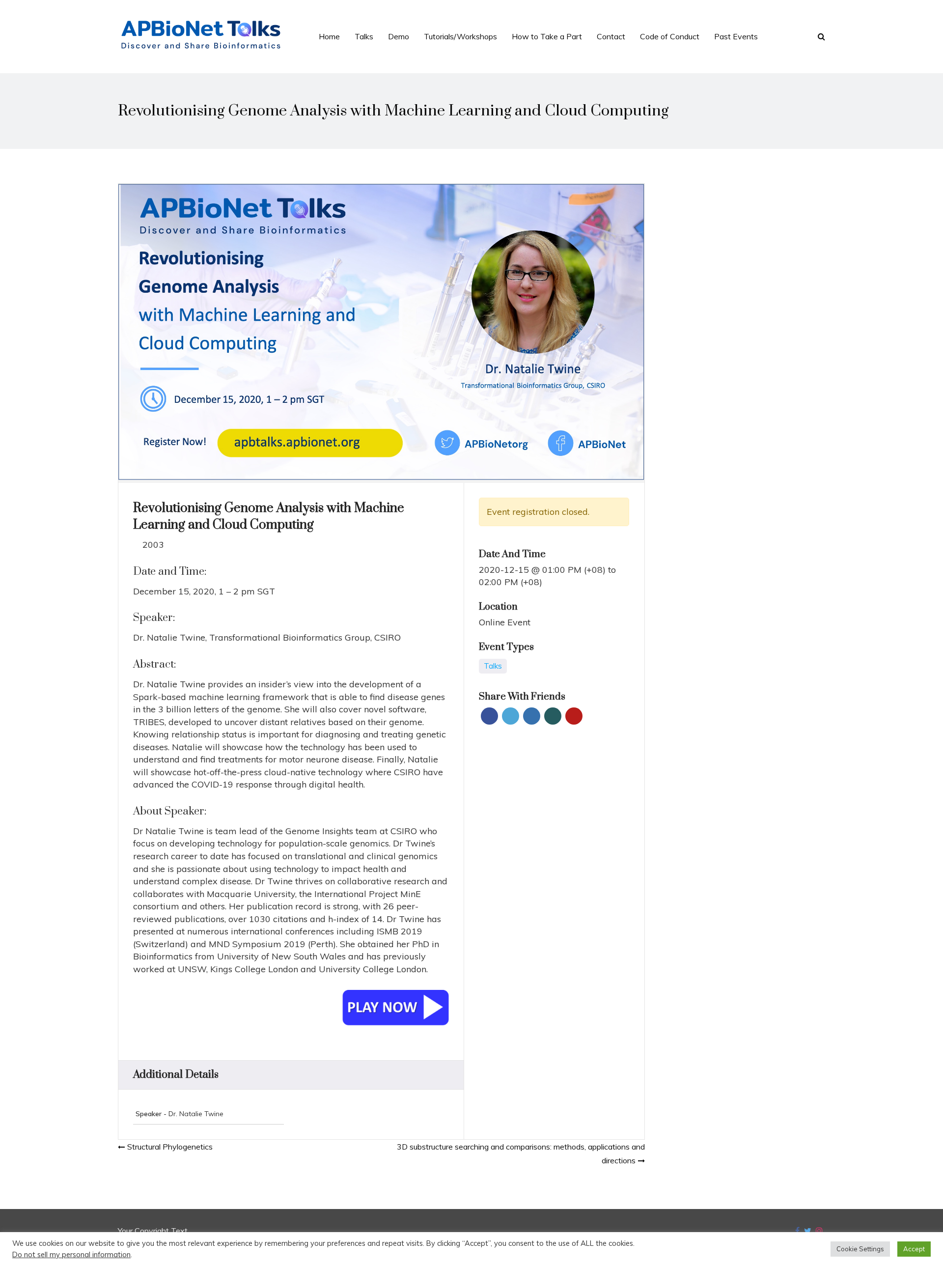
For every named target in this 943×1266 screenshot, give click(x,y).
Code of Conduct (669, 36)
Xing (552, 716)
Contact (611, 36)
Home (329, 36)
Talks (364, 36)
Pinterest (573, 716)
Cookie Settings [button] (860, 1249)
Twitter (510, 716)
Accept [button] (914, 1249)
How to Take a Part (547, 36)
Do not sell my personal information (71, 1254)
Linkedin (531, 716)
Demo (398, 36)
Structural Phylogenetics (170, 1147)
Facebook (489, 716)
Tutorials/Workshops (460, 36)
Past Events (736, 36)
